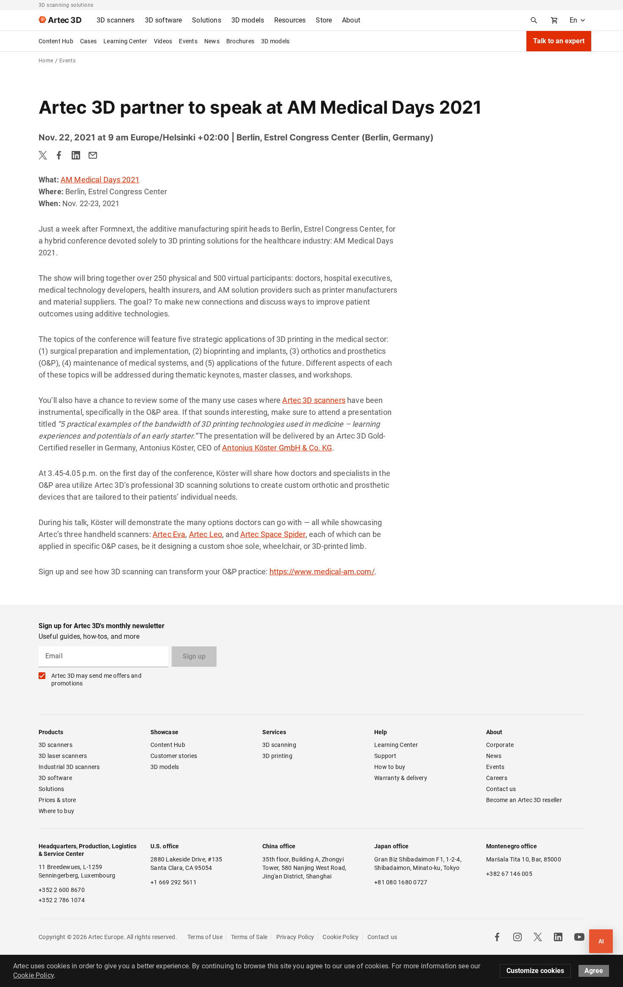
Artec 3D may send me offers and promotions (96, 679)
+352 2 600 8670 (62, 889)
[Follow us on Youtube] (579, 937)
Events (188, 41)
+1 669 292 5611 (173, 882)
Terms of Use (204, 937)
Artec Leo (205, 534)
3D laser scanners (63, 755)
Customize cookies (535, 971)
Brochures (240, 41)
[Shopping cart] (554, 20)
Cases (88, 41)
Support (385, 755)
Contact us (501, 789)
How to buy (390, 766)
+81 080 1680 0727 (400, 882)
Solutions (51, 789)
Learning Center (125, 41)
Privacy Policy (295, 937)
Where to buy (56, 811)
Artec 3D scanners (313, 400)
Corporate (500, 744)
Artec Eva (169, 534)
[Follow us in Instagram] (517, 937)
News (212, 41)
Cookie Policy (341, 937)
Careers (496, 778)
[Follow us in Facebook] (497, 937)
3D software (55, 778)
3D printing (277, 755)
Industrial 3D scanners (69, 766)
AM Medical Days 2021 (100, 179)
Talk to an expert (558, 41)
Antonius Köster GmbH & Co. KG (277, 447)
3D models (275, 41)
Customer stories (173, 755)
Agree (593, 971)
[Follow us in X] (538, 937)
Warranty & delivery (400, 778)
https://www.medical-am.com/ (322, 571)
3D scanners (55, 744)
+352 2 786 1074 (62, 900)
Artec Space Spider (273, 534)
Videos (163, 41)
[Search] (534, 20)
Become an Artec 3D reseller (524, 800)
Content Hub (56, 41)
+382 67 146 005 (509, 873)
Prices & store (57, 800)
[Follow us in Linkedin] (558, 937)
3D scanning (279, 744)
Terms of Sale (249, 937)
